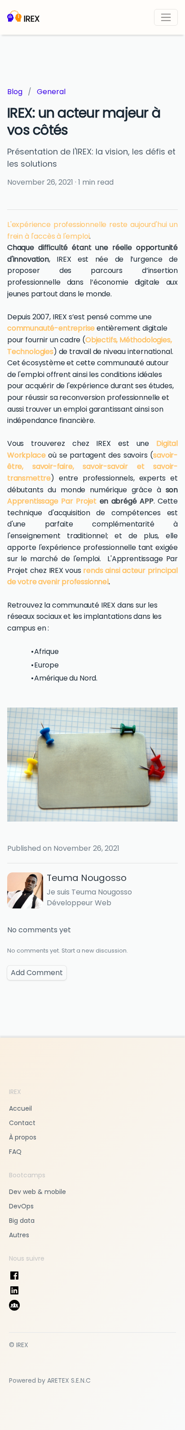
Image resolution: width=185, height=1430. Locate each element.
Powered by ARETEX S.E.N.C (50, 1380)
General (51, 91)
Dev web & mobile (37, 1191)
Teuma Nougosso (87, 878)
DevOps (21, 1206)
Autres (19, 1234)
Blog (14, 91)
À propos (22, 1137)
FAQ (15, 1151)
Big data (22, 1220)
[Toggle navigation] (166, 17)
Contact (22, 1122)
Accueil (20, 1108)
